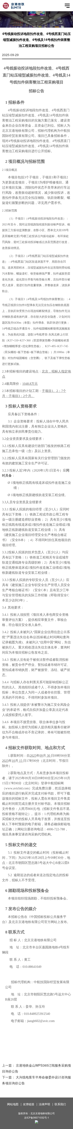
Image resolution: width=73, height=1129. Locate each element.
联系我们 (60, 1104)
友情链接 (28, 1104)
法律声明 (44, 1104)
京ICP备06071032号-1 (36, 1117)
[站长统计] (36, 1122)
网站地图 (12, 1104)
